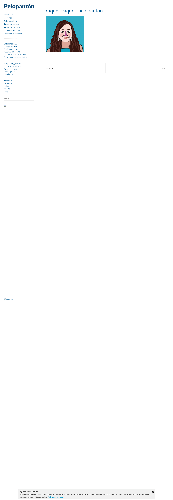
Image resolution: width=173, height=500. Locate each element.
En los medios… (10, 44)
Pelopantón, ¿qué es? (12, 63)
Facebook (8, 83)
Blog (6, 91)
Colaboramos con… (12, 49)
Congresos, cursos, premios (15, 57)
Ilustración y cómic (11, 24)
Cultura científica (10, 21)
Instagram (8, 80)
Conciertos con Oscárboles (15, 54)
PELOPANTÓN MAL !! (13, 52)
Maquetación (9, 18)
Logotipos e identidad (13, 33)
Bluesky (7, 88)
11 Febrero (8, 74)
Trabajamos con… (11, 46)
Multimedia (8, 14)
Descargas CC (9, 71)
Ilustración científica (12, 27)
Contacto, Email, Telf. (12, 66)
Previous (49, 68)
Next (163, 68)
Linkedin (7, 86)
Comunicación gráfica (13, 30)
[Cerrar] (153, 492)
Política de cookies (55, 497)
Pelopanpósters (10, 69)
